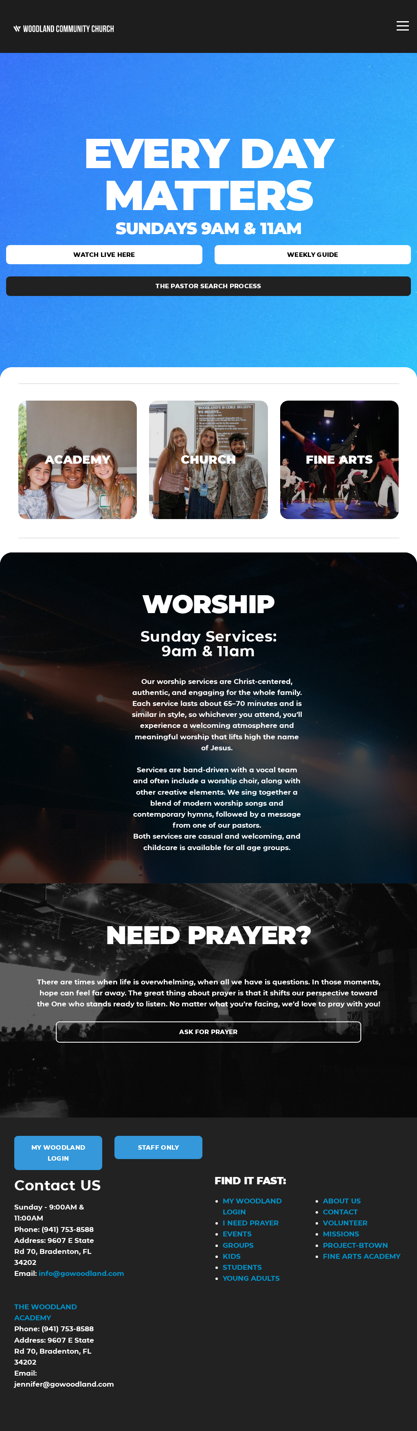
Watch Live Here (104, 255)
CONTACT (340, 1211)
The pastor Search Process (208, 286)
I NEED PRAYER (251, 1222)
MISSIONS (341, 1233)
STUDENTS (242, 1267)
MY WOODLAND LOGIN (58, 1153)
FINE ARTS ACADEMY (361, 1256)
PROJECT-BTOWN (355, 1245)
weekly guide (312, 255)
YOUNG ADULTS (251, 1278)
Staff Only (158, 1147)
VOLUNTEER (345, 1222)
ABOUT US (343, 1201)
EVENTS (237, 1233)
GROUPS (238, 1245)
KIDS (232, 1256)
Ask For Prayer (208, 1032)
